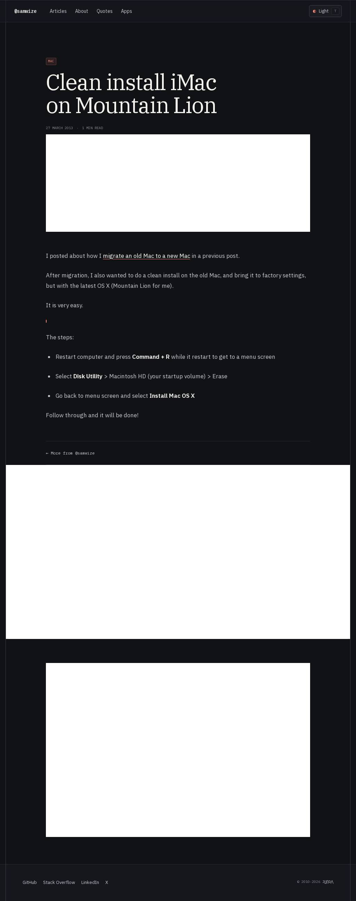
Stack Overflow (59, 882)
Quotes (105, 11)
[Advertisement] (178, 183)
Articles (58, 11)
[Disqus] (178, 552)
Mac (51, 61)
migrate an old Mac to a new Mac (146, 256)
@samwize (25, 11)
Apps (126, 11)
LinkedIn (90, 882)
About (81, 11)
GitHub (30, 882)
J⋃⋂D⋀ (327, 881)
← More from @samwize (70, 453)
